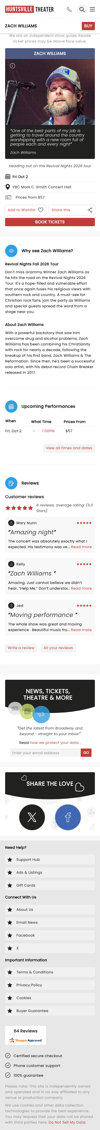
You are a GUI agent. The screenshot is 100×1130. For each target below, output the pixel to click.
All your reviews (58, 647)
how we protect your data (55, 742)
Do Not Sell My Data (67, 1122)
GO (86, 752)
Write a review (21, 647)
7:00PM (48, 431)
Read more (81, 546)
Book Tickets (50, 222)
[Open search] (82, 9)
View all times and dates (69, 448)
